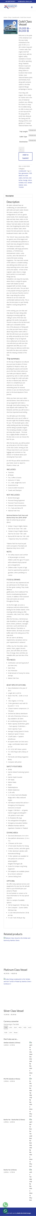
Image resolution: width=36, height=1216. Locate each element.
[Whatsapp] (5, 1211)
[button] (14, 23)
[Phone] (5, 1204)
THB (5, 1027)
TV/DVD (21, 187)
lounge (25, 180)
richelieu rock (23, 183)
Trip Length (23, 131)
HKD (20, 1027)
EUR (15, 1027)
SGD (25, 1027)
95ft (30, 173)
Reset (15, 1032)
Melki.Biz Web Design (24, 1213)
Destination (23, 142)
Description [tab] (10, 196)
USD (10, 1027)
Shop (9, 17)
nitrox (30, 180)
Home (5, 17)
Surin (25, 185)
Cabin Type (23, 137)
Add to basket (25, 156)
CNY (10, 1032)
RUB (5, 1032)
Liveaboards (15, 17)
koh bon (25, 178)
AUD (29, 1027)
